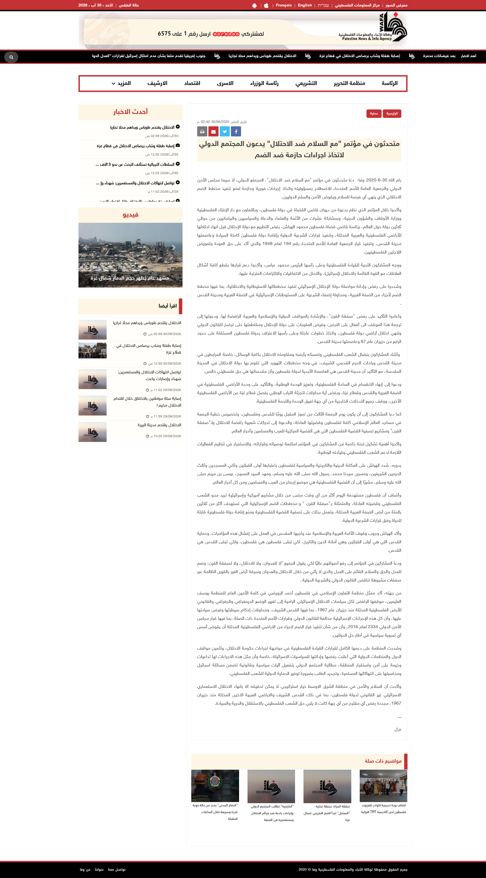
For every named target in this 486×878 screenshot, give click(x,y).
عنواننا (99, 870)
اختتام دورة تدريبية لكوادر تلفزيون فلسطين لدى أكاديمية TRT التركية (383, 808)
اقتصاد (192, 83)
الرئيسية (392, 114)
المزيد (124, 83)
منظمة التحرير (349, 83)
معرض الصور (397, 5)
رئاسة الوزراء (264, 83)
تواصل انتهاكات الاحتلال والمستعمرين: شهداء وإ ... (135, 183)
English (305, 5)
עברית (323, 5)
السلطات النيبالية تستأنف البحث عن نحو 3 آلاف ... (135, 164)
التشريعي (306, 83)
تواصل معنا (116, 870)
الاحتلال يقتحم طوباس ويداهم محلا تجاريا (280, 56)
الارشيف (157, 83)
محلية (374, 114)
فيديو (131, 215)
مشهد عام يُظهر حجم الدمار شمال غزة (130, 278)
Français (284, 5)
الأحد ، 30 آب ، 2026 (95, 5)
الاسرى (225, 83)
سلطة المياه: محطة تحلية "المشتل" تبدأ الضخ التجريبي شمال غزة (327, 813)
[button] (86, 247)
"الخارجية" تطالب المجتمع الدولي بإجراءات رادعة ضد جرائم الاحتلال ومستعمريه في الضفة (272, 813)
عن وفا (85, 870)
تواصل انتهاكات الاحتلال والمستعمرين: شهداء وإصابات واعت (149, 375)
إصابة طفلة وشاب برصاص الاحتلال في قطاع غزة (377, 56)
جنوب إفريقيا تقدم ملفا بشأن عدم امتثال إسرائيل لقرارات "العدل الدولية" (163, 56)
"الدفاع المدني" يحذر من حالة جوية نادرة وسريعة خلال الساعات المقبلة (215, 812)
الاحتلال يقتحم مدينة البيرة (159, 425)
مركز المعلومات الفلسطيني (357, 5)
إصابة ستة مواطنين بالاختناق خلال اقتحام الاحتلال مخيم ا (147, 402)
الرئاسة (390, 83)
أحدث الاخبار (130, 112)
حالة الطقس (129, 5)
